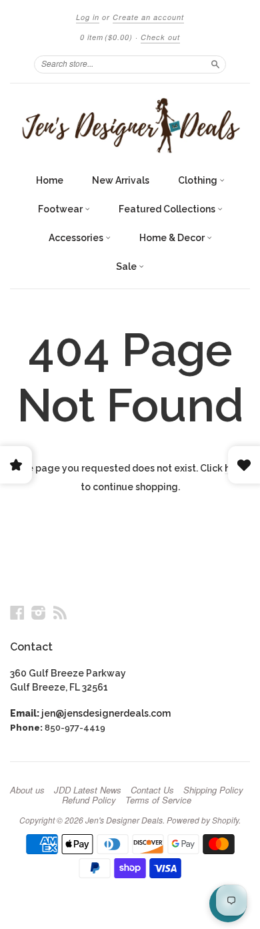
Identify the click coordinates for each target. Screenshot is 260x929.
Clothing (198, 180)
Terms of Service (158, 800)
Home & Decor (173, 237)
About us (27, 790)
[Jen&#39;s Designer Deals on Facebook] (17, 612)
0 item (106, 37)
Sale (127, 266)
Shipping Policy (213, 790)
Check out (160, 37)
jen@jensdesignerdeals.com (106, 713)
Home (49, 180)
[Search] (215, 64)
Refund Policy (89, 800)
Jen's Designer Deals (124, 819)
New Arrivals (120, 180)
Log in (87, 17)
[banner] (130, 125)
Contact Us (152, 790)
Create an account (148, 17)
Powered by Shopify (203, 819)
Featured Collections (168, 209)
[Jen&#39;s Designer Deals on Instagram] (38, 612)
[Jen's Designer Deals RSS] (60, 612)
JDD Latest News (87, 790)
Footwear (61, 209)
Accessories (77, 237)
